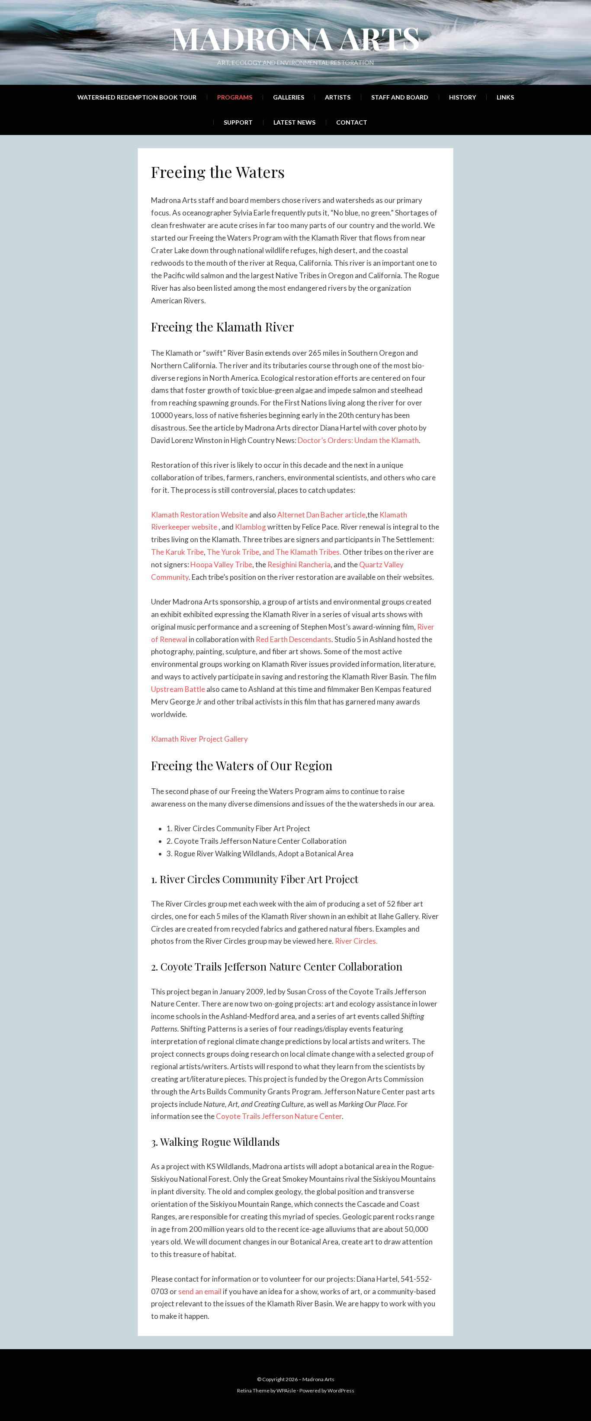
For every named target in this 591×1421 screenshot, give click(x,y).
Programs (234, 97)
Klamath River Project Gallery (199, 738)
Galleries (288, 97)
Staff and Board (399, 97)
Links (505, 97)
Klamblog (250, 526)
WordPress (341, 1390)
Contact (351, 122)
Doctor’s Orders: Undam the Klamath (358, 440)
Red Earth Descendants (293, 639)
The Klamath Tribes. (309, 551)
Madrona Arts (295, 37)
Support (238, 122)
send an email (200, 1291)
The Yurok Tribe (233, 551)
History (462, 97)
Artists (337, 97)
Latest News (294, 122)
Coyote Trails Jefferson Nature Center (279, 1116)
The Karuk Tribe (177, 551)
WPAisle (286, 1390)
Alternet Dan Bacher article (321, 514)
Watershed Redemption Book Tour (136, 97)
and (269, 551)
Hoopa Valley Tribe (221, 564)
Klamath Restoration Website (200, 514)
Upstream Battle (178, 689)
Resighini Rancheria (299, 564)
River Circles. (356, 940)
